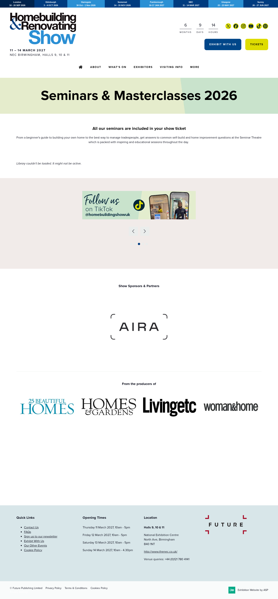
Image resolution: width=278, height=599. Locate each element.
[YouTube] (255, 28)
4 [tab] (143, 244)
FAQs (27, 532)
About (95, 67)
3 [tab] (139, 244)
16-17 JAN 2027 (156, 3)
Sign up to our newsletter (40, 536)
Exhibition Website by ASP (253, 590)
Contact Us (31, 527)
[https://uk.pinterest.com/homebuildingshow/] (265, 28)
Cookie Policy (33, 550)
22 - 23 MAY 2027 (226, 3)
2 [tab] (135, 244)
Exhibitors (143, 67)
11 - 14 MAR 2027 (191, 3)
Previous (133, 231)
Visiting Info (171, 67)
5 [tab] (147, 244)
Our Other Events (35, 546)
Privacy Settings (19, 592)
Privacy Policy (53, 588)
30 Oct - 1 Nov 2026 (86, 3)
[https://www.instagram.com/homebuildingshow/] (243, 28)
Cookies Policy (99, 588)
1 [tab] (131, 244)
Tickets (256, 44)
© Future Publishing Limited (26, 588)
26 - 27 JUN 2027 (260, 3)
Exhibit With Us (222, 44)
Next (144, 231)
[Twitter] (228, 28)
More (194, 67)
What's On (117, 67)
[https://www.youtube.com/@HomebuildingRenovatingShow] (251, 28)
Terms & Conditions (76, 588)
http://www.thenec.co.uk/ (160, 552)
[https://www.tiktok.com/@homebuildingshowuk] (259, 28)
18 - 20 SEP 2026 (17, 3)
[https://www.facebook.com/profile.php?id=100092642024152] (236, 28)
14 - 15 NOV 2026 (122, 3)
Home (81, 67)
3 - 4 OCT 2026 (51, 3)
